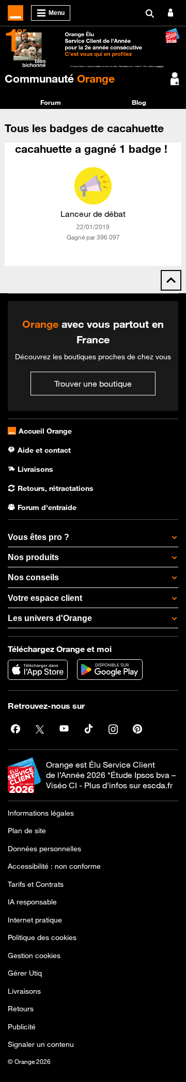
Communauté (60, 78)
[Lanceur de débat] (93, 185)
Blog (139, 102)
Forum (50, 102)
